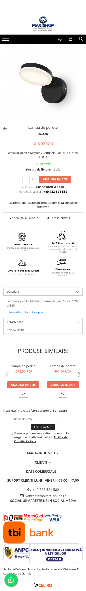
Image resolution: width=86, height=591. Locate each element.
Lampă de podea (23, 366)
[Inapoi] (3, 129)
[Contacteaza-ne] (60, 39)
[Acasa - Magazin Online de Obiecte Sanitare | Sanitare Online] (43, 23)
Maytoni (43, 134)
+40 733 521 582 (45, 489)
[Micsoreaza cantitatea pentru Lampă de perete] (19, 179)
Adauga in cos (55, 179)
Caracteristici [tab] (15, 322)
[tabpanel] (43, 83)
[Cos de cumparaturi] (70, 39)
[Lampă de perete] (43, 83)
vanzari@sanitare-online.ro (45, 496)
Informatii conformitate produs (27, 312)
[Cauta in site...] (81, 39)
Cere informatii (59, 218)
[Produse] (6, 40)
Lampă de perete (62, 366)
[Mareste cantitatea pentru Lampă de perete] (32, 179)
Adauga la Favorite (25, 218)
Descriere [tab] (13, 292)
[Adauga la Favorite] (23, 394)
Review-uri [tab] (15, 330)
